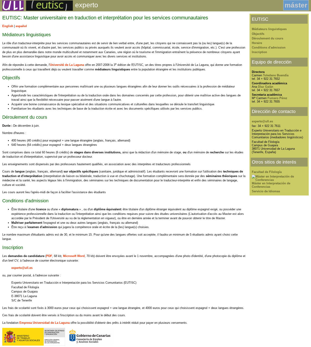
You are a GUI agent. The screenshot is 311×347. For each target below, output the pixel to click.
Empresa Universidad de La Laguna (44, 322)
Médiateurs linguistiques (269, 29)
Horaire (257, 43)
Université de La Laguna (67, 65)
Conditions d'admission (269, 47)
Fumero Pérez (277, 98)
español (21, 26)
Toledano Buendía (275, 75)
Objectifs (258, 34)
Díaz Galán (265, 86)
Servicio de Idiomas (266, 191)
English (7, 26)
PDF (49, 256)
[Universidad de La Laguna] (12, 9)
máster (296, 5)
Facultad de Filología (267, 172)
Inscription (259, 52)
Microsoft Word (74, 256)
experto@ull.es (22, 268)
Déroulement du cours (267, 38)
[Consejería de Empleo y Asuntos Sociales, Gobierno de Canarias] (90, 344)
